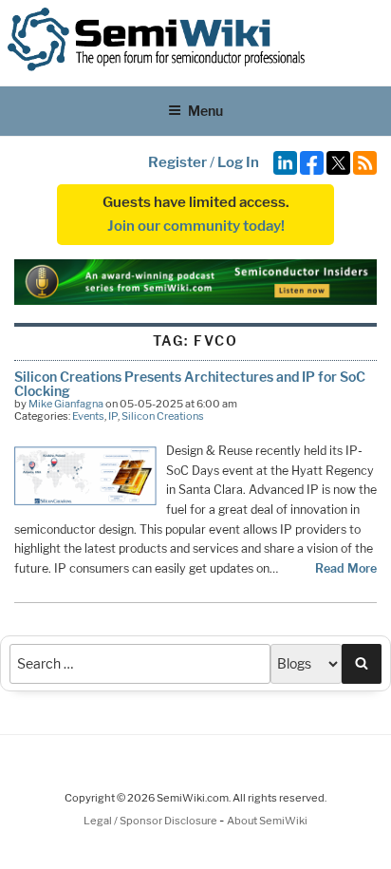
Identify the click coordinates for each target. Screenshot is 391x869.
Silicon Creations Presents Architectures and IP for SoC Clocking (189, 383)
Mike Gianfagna (65, 403)
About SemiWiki (267, 820)
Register (177, 162)
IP (113, 416)
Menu (205, 111)
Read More (346, 568)
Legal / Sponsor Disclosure (151, 820)
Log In (238, 162)
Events (88, 416)
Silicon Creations (162, 416)
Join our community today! (196, 226)
